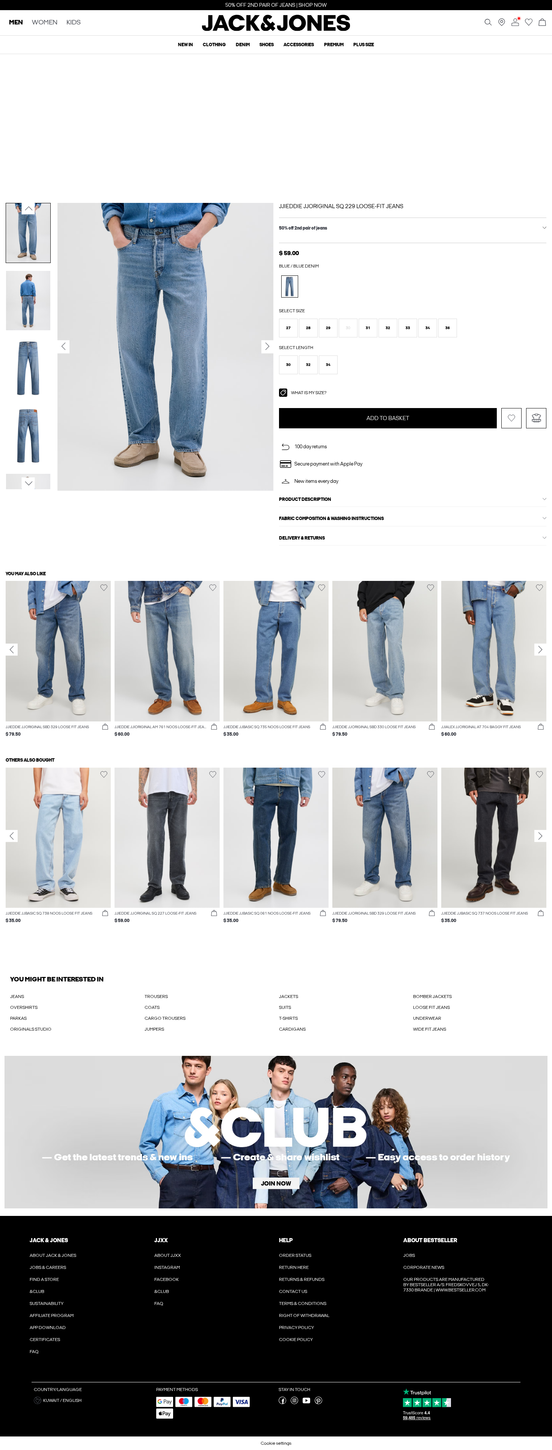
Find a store (44, 1279)
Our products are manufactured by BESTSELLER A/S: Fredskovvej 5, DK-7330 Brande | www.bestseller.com (446, 1285)
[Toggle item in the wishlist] (511, 418)
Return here (294, 1267)
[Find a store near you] (501, 24)
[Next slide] (540, 650)
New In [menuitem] (185, 44)
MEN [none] (16, 22)
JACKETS (288, 996)
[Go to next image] (28, 483)
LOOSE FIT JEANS (431, 1007)
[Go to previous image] (28, 208)
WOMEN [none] (44, 22)
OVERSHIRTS (24, 1007)
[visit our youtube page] (306, 1402)
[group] (58, 662)
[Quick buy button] (105, 727)
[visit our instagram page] (294, 1402)
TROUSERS (156, 996)
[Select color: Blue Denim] (289, 286)
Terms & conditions (302, 1303)
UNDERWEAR (427, 1018)
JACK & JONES (49, 1240)
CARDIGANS (292, 1029)
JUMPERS (154, 1029)
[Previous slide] (12, 650)
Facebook (166, 1279)
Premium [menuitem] (334, 44)
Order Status (295, 1255)
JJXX (161, 1240)
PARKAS (18, 1018)
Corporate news (423, 1267)
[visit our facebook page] (282, 1402)
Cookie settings (276, 1443)
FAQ (34, 1351)
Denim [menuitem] (243, 44)
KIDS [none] (73, 22)
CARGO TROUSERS (165, 1018)
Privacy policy (296, 1327)
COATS (152, 1007)
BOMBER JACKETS (432, 996)
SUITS (285, 1007)
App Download (48, 1327)
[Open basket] (542, 22)
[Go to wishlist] (528, 24)
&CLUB (37, 1291)
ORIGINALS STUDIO (30, 1029)
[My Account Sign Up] (276, 1132)
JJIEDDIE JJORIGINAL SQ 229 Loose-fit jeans (341, 206)
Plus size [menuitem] (363, 44)
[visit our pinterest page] (318, 1402)
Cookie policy (296, 1339)
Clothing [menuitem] (214, 44)
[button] (288, 328)
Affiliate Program (52, 1315)
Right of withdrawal (304, 1315)
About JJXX (167, 1255)
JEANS (17, 996)
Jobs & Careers (48, 1267)
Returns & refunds (301, 1279)
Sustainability (46, 1303)
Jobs (409, 1255)
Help (286, 1240)
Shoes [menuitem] (266, 44)
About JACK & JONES (53, 1255)
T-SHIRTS (288, 1018)
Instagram (167, 1267)
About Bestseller (430, 1240)
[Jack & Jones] (276, 29)
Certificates (45, 1339)
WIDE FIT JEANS (429, 1029)
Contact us (293, 1291)
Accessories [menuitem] (299, 44)
